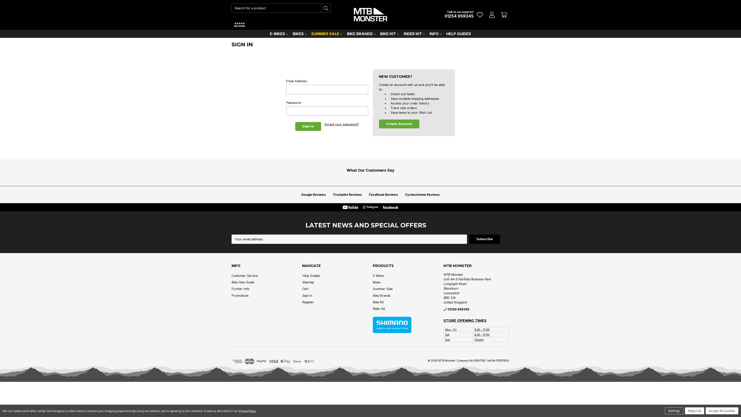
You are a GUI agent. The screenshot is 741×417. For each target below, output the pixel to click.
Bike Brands (360, 33)
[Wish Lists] (480, 14)
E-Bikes (277, 33)
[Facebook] (391, 207)
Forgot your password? (341, 124)
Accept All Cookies (722, 411)
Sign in (307, 295)
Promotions (240, 295)
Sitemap (308, 282)
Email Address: (296, 81)
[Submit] (326, 8)
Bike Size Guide (243, 282)
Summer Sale (325, 33)
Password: (293, 103)
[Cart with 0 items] (503, 14)
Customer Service (245, 276)
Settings (674, 411)
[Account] (491, 14)
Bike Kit (388, 33)
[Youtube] (350, 207)
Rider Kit (413, 33)
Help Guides (458, 33)
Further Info (241, 289)
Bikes (298, 33)
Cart (305, 289)
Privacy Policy (247, 411)
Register (308, 302)
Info (434, 33)
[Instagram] (370, 207)
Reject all (694, 411)
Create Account (399, 124)
